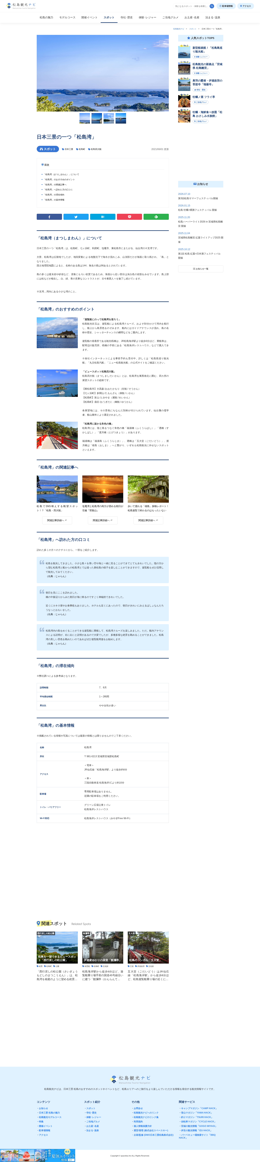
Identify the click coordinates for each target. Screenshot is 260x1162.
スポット (109, 17)
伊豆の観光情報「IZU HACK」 (195, 1130)
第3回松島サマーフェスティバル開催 (198, 198)
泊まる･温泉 (91, 1130)
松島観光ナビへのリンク (145, 1112)
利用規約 (137, 1121)
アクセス (246, 6)
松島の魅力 (46, 17)
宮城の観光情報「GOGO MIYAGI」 (198, 1126)
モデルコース (67, 17)
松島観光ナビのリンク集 (145, 1117)
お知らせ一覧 (201, 269)
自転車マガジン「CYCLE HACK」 (197, 1121)
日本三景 (69, 149)
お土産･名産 (91, 1126)
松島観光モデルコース (49, 1117)
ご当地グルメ (92, 1121)
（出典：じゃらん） (56, 576)
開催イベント (45, 1126)
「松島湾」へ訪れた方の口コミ (58, 189)
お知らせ (42, 1108)
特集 (40, 1121)
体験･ (147, 17)
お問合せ (137, 1108)
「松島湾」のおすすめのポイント (59, 179)
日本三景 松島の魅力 (48, 1112)
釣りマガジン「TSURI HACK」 (196, 1117)
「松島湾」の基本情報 (53, 200)
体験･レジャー (92, 1117)
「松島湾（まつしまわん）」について (61, 174)
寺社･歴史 (90, 1112)
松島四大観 (96, 149)
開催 (89, 17)
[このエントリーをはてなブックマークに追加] (102, 217)
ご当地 (170, 17)
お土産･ (191, 17)
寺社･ (127, 17)
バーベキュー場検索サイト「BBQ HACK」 (197, 1136)
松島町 (82, 149)
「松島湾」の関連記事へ (55, 184)
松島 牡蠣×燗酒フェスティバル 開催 (197, 210)
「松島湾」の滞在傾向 (53, 194)
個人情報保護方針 (142, 1126)
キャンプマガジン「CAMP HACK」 (198, 1108)
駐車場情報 (227, 6)
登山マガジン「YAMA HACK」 (196, 1112)
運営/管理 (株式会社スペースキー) (150, 1130)
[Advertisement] (103, 1022)
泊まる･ (212, 17)
